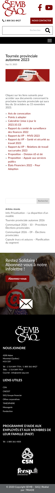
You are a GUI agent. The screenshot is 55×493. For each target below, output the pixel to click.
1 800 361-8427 (12, 21)
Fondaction (8, 411)
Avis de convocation (19, 113)
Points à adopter (17, 117)
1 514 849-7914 (16, 370)
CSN (5, 388)
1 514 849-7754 (14, 367)
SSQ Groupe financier (12, 395)
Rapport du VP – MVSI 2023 (24, 136)
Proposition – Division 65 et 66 (25, 154)
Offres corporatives (11, 399)
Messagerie (7, 407)
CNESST (6, 391)
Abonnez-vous (17, 278)
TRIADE (30, 490)
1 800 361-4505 (14, 442)
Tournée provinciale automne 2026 (25, 220)
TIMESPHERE (9, 403)
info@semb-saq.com (20, 373)
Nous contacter (41, 21)
